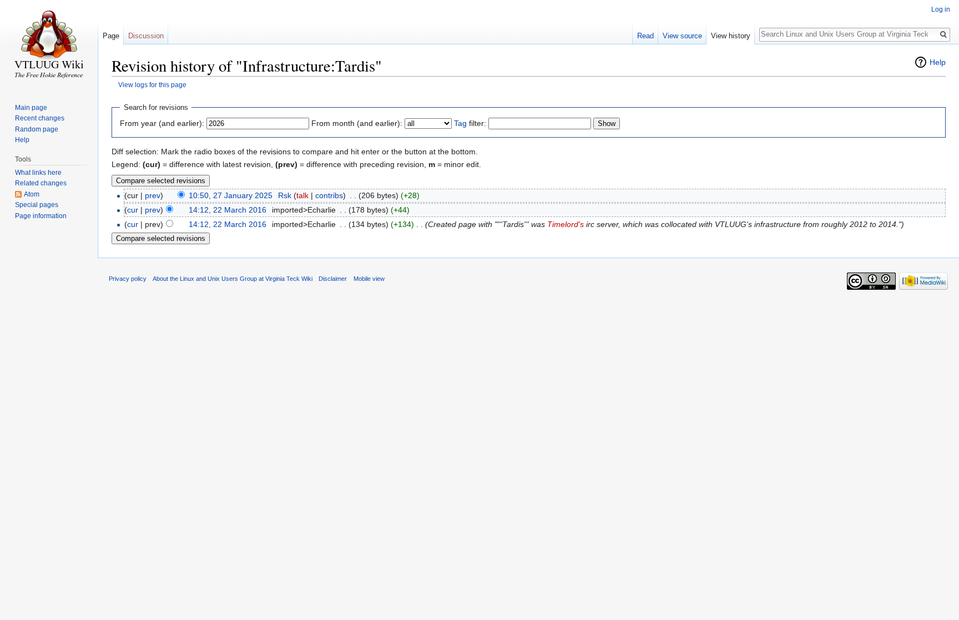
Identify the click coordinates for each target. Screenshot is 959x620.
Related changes (41, 183)
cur (132, 209)
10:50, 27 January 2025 (230, 195)
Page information (41, 216)
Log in (940, 9)
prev (152, 195)
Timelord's (565, 224)
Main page (31, 108)
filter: (470, 123)
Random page (36, 129)
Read (645, 36)
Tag (460, 123)
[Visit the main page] (48, 44)
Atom (31, 194)
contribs (329, 195)
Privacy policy (128, 278)
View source (682, 36)
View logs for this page (152, 84)
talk (302, 195)
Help (938, 62)
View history (730, 36)
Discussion (146, 36)
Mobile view (369, 278)
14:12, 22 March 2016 (227, 209)
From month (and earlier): (356, 123)
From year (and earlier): (162, 123)
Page (111, 36)
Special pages (36, 205)
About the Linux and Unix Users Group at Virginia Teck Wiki (232, 278)
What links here (38, 173)
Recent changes (39, 118)
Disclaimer (333, 278)
